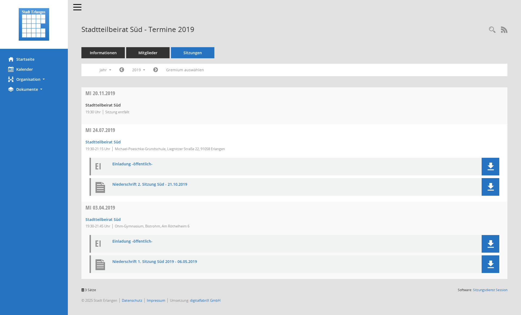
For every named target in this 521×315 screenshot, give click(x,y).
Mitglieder (147, 52)
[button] (34, 79)
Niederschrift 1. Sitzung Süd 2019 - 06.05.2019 (154, 261)
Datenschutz (132, 300)
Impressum (156, 300)
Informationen (103, 52)
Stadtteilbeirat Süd (103, 141)
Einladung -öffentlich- (132, 164)
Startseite (25, 59)
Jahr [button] (104, 69)
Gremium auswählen (185, 69)
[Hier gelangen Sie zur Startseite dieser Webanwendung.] (34, 24)
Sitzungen (192, 52)
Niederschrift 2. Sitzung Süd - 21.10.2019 (149, 184)
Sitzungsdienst (490, 290)
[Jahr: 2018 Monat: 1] (121, 70)
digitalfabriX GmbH (205, 300)
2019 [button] (137, 69)
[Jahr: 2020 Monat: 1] (155, 70)
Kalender (24, 69)
